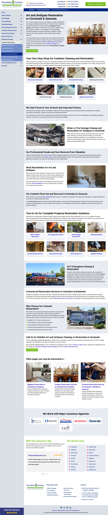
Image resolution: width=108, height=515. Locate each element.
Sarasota (50, 346)
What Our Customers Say (38, 441)
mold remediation (37, 183)
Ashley (73, 467)
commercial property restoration (63, 298)
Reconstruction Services (9, 27)
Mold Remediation (7, 24)
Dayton (56, 346)
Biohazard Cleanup (7, 39)
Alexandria (74, 452)
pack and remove (47, 197)
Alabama (73, 450)
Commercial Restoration (9, 30)
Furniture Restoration (7, 48)
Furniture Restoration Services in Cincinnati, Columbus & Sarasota (93, 387)
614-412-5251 (90, 493)
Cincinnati (37, 346)
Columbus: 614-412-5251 (67, 2)
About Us (4, 66)
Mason (91, 452)
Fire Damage (5, 18)
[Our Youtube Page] (70, 508)
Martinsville (92, 447)
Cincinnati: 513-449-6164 (68, 4)
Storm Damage (6, 21)
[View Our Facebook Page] (61, 508)
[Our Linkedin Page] (64, 508)
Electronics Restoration (8, 45)
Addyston (74, 447)
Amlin (72, 461)
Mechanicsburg (94, 455)
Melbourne (92, 461)
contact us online (51, 43)
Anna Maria (74, 464)
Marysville (92, 450)
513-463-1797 (32, 50)
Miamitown (92, 464)
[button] (21, 15)
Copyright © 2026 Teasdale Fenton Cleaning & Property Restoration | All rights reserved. (66, 512)
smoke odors (48, 157)
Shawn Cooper (33, 455)
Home (3, 12)
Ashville (73, 470)
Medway (91, 458)
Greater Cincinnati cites (71, 346)
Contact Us (68, 510)
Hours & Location (88, 499)
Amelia (73, 458)
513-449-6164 (90, 495)
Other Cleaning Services (9, 63)
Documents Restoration (8, 51)
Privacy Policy (75, 510)
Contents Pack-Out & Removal (10, 57)
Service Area (61, 510)
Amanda (73, 455)
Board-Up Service (7, 36)
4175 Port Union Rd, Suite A (90, 489)
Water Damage (6, 15)
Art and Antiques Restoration (10, 54)
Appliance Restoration (7, 59)
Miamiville (92, 467)
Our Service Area (75, 441)
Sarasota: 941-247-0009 (68, 7)
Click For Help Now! (95, 4)
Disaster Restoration (8, 33)
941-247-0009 (90, 497)
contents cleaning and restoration (52, 42)
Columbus (44, 346)
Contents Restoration (8, 42)
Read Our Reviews (12, 510)
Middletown (92, 470)
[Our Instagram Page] (67, 508)
